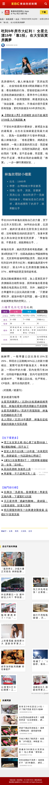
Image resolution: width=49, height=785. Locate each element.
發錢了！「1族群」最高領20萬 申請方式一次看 (40, 663)
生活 (17, 19)
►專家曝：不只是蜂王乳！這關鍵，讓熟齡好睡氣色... (19, 474)
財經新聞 (9, 19)
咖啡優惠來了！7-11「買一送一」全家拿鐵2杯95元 (8, 616)
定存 (30, 531)
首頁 (2, 19)
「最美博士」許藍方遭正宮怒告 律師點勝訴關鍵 (12, 570)
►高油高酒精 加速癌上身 (16, 469)
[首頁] (24, 4)
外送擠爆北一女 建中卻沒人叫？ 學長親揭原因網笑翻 (12, 596)
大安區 (23, 531)
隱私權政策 (38, 780)
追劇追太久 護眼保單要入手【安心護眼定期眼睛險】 (40, 688)
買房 (16, 531)
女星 (10, 531)
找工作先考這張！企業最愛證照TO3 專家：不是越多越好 (40, 591)
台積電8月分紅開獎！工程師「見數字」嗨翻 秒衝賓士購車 (8, 688)
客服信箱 (12, 780)
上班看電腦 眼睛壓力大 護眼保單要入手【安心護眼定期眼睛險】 (12, 642)
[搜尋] (45, 6)
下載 (44, 12)
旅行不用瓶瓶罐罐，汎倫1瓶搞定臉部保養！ (40, 616)
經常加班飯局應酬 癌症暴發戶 (12, 668)
